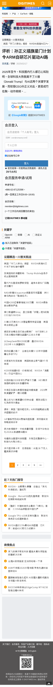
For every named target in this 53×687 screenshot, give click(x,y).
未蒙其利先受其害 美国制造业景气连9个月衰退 (26, 362)
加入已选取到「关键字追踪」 (19, 243)
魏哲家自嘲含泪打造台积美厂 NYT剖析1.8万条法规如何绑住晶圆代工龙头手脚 (25, 333)
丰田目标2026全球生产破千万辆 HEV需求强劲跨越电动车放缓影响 (25, 382)
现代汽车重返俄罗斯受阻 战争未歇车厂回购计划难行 (26, 284)
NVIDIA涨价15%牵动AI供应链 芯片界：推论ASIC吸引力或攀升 (26, 527)
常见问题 (22, 647)
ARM (7, 238)
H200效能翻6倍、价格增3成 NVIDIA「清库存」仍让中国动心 (26, 372)
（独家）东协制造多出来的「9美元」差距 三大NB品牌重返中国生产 (28, 507)
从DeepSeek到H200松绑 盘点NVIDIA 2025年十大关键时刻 (23, 343)
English (33, 651)
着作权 (39, 644)
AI (29, 235)
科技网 (5, 14)
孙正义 (38, 235)
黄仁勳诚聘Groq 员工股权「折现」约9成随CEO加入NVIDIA (26, 313)
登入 (26, 163)
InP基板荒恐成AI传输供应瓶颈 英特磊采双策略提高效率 (26, 420)
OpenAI (8, 235)
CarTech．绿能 (26, 14)
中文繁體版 (22, 651)
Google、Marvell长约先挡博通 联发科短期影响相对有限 (28, 498)
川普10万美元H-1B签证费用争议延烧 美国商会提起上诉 (26, 323)
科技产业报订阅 (28, 644)
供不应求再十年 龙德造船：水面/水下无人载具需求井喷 (26, 450)
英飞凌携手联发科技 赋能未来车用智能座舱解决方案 (27, 553)
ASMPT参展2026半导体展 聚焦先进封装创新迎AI (28, 569)
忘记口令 (8, 151)
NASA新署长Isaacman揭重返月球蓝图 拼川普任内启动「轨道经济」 (26, 294)
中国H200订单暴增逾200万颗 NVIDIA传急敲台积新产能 (26, 304)
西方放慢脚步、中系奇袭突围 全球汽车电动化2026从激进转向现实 (26, 430)
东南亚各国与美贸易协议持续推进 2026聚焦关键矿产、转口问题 (25, 391)
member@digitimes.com (16, 206)
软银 (20, 235)
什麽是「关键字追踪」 (16, 248)
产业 (14, 14)
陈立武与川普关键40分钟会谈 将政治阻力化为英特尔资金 (25, 401)
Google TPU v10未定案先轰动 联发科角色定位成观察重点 (28, 517)
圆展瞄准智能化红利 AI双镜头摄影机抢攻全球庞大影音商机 (28, 579)
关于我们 (6, 644)
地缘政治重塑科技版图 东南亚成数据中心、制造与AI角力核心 (26, 440)
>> (40, 465)
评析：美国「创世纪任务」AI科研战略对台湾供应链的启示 (26, 411)
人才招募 (31, 647)
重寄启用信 (17, 151)
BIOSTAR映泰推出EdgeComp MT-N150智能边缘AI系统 (28, 589)
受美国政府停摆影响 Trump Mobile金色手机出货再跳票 (26, 275)
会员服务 (15, 644)
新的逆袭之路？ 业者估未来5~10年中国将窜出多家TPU (25, 352)
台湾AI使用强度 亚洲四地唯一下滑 (25, 561)
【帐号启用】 (11, 172)
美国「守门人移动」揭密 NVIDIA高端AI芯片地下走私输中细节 (25, 265)
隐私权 (46, 644)
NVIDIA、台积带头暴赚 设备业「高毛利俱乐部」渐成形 (27, 488)
